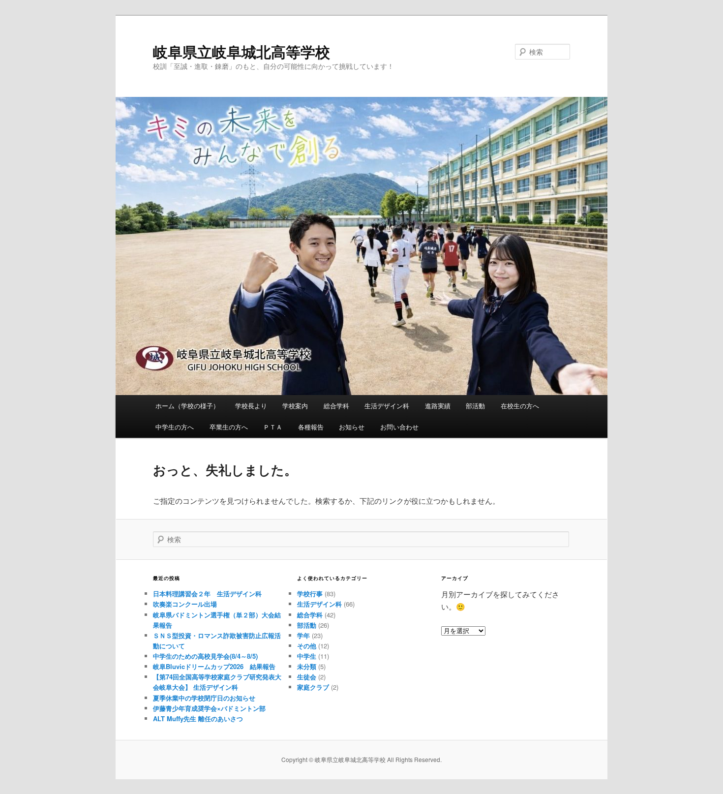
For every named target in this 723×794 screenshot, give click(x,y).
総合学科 (336, 405)
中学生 (306, 656)
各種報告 (311, 426)
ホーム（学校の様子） (187, 405)
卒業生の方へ (229, 426)
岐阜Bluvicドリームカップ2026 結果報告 (214, 666)
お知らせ (351, 426)
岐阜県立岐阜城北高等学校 (241, 51)
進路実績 (438, 405)
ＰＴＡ (272, 426)
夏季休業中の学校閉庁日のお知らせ (204, 697)
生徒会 (306, 676)
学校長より (251, 405)
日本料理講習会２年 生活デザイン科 (207, 593)
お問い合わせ (399, 426)
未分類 (306, 666)
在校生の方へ (520, 405)
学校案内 (295, 405)
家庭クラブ (313, 687)
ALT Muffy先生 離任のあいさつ (198, 718)
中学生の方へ (174, 426)
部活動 (475, 405)
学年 (303, 635)
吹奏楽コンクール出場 (185, 604)
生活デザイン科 (386, 405)
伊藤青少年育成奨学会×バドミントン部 (209, 708)
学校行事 (310, 593)
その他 (306, 645)
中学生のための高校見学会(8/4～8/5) (205, 656)
